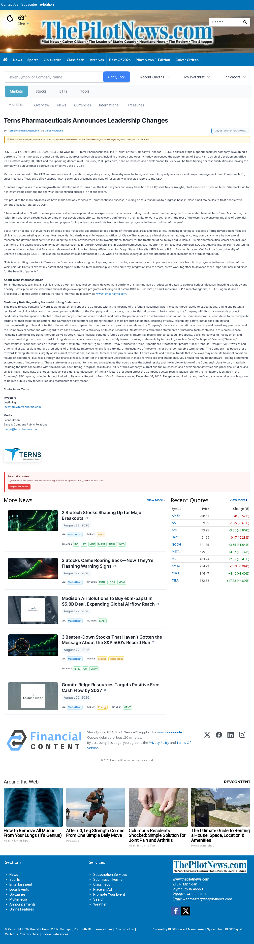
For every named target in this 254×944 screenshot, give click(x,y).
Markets (16, 91)
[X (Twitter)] (207, 740)
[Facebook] (219, 740)
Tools (84, 91)
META (176, 552)
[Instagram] (242, 740)
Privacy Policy (159, 742)
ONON (94, 668)
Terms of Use (103, 929)
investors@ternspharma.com (22, 407)
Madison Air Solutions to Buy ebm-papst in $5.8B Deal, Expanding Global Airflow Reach (110, 601)
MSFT (175, 559)
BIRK (77, 668)
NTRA (112, 544)
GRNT (127, 707)
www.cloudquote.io (171, 732)
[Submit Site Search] (245, 22)
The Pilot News (40, 929)
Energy (102, 707)
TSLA (175, 580)
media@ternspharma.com (20, 429)
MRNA (101, 544)
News (61, 105)
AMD (175, 530)
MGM (122, 582)
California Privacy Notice (21, 934)
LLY (84, 544)
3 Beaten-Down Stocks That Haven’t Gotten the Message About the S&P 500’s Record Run (112, 639)
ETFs (63, 91)
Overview (41, 105)
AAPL (175, 523)
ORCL (176, 573)
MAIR (102, 620)
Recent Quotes (152, 77)
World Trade (116, 658)
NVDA (176, 566)
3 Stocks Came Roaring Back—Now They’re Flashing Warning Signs (107, 563)
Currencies (82, 105)
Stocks (41, 91)
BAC (175, 537)
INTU (102, 582)
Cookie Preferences (54, 934)
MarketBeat (74, 534)
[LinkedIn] (230, 740)
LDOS (112, 582)
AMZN (176, 516)
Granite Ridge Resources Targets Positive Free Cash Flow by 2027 (110, 687)
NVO (122, 544)
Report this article (19, 486)
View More (155, 500)
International (109, 105)
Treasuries (135, 105)
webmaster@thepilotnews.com (207, 899)
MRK (92, 544)
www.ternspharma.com (111, 293)
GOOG (176, 544)
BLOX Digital (233, 929)
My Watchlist (194, 77)
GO (85, 668)
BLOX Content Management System (192, 929)
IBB (76, 544)
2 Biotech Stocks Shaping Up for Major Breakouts (102, 515)
